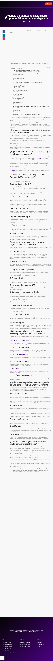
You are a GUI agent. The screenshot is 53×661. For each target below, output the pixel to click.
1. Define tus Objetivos (17, 83)
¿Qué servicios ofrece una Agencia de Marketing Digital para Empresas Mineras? (28, 97)
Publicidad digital (16, 109)
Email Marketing (16, 111)
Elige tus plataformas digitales (18, 78)
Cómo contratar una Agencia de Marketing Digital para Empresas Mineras (27, 82)
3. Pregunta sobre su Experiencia (19, 86)
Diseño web (15, 103)
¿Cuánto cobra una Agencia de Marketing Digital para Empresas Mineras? (27, 114)
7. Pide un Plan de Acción (17, 91)
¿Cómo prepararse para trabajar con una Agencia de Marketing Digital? (26, 73)
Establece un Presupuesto (18, 81)
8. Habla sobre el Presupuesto (18, 93)
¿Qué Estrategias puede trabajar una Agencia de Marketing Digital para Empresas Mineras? (30, 106)
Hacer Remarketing (16, 113)
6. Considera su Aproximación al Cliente (20, 90)
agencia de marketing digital (40, 158)
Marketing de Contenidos (17, 107)
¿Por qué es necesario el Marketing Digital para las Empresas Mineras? (26, 70)
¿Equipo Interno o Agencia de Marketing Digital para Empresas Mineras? (26, 71)
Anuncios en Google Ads (17, 101)
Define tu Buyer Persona (17, 75)
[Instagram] (26, 636)
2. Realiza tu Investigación (18, 85)
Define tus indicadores (17, 79)
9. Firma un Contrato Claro (18, 94)
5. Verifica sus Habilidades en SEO (19, 89)
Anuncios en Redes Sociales (18, 99)
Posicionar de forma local (17, 110)
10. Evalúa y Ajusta (17, 95)
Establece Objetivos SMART (18, 74)
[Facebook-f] (24, 636)
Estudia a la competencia (17, 77)
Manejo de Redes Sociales (18, 98)
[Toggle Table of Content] (47, 68)
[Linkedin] (29, 636)
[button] (4, 31)
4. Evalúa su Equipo (16, 87)
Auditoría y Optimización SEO (18, 102)
